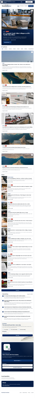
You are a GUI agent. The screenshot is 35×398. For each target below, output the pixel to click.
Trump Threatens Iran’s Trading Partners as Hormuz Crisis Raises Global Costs (16, 86)
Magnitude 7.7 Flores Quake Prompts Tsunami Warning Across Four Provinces (20, 247)
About (21, 392)
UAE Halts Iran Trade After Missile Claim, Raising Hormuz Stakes (14, 147)
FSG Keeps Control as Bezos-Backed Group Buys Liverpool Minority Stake (20, 282)
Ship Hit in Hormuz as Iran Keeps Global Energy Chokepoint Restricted (15, 167)
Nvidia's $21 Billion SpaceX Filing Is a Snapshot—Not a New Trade (19, 238)
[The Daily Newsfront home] (6, 5)
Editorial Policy (25, 392)
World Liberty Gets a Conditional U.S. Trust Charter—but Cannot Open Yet (19, 265)
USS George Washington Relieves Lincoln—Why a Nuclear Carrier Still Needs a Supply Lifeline (16, 65)
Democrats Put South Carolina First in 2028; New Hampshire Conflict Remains (20, 187)
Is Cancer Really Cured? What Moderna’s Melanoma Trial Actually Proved (15, 106)
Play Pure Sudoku (17, 360)
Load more (17, 290)
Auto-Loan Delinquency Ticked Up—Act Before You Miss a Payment (20, 178)
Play (21, 1)
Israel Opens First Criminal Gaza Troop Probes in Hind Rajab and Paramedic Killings (17, 127)
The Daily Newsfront (5, 392)
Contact (32, 392)
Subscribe (29, 1)
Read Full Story (7, 42)
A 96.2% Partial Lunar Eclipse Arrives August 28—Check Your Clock (20, 274)
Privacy (29, 392)
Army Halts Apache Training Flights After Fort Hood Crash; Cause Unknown (20, 256)
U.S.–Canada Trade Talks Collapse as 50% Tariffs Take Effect (14, 295)
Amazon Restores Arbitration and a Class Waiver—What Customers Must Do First (20, 221)
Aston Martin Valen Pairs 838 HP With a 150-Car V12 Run (18, 212)
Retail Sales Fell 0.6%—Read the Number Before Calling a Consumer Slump (20, 230)
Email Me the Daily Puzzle (17, 367)
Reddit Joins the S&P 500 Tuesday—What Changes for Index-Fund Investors (19, 195)
